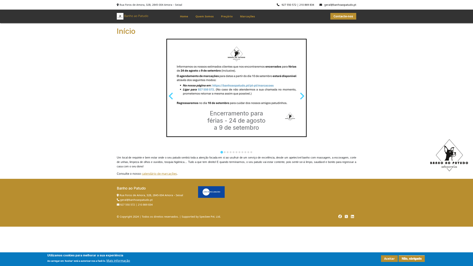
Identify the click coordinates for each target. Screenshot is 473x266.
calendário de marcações (159, 174)
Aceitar (389, 259)
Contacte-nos (343, 16)
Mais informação (118, 261)
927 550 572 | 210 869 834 (297, 4)
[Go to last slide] (171, 96)
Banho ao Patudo (136, 16)
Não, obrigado (412, 258)
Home (184, 16)
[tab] (221, 152)
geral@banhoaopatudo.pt (340, 4)
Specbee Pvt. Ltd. (210, 216)
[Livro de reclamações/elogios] (211, 192)
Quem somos (204, 16)
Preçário (227, 16)
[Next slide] (301, 96)
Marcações (247, 16)
